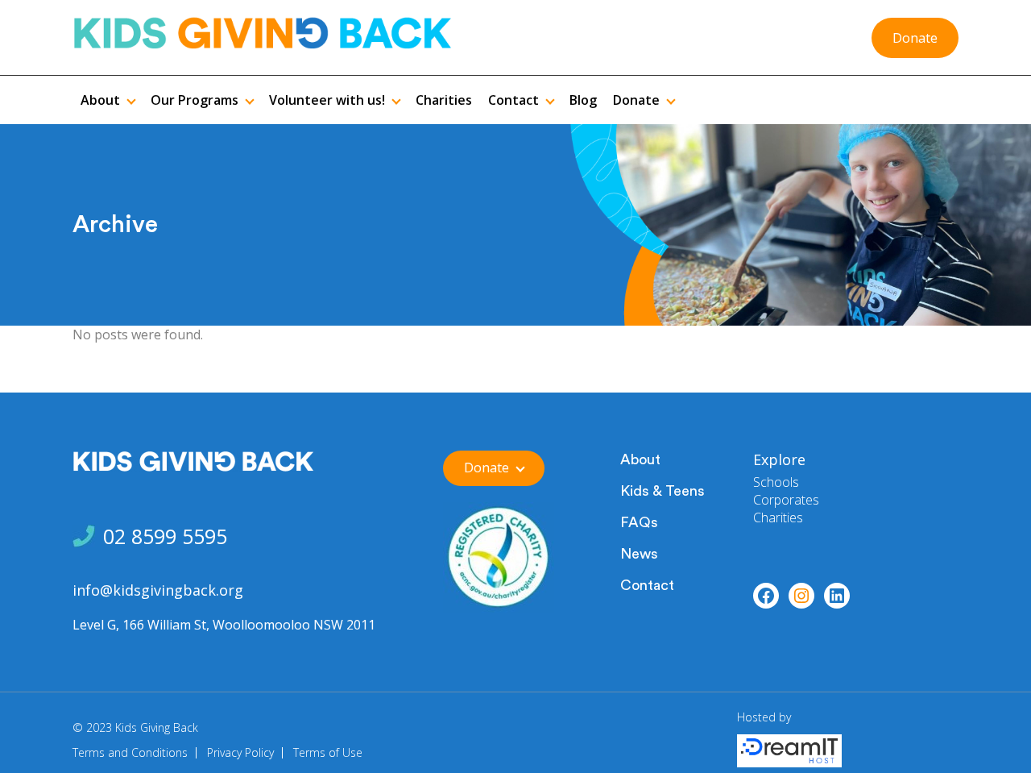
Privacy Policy (240, 752)
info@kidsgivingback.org (157, 590)
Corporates (786, 500)
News (639, 554)
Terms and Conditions (130, 752)
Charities (778, 517)
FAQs (639, 522)
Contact (647, 585)
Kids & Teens (662, 491)
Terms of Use (327, 752)
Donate (915, 38)
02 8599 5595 (165, 536)
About (640, 459)
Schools (776, 482)
